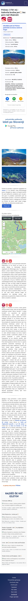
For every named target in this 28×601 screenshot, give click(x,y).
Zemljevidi (14, 594)
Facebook (14, 587)
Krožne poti (14, 585)
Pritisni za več (7, 34)
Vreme (14, 577)
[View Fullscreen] (4, 228)
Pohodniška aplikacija (14, 580)
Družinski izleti (14, 582)
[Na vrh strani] (26, 599)
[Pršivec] (3, 19)
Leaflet (11, 253)
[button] (4, 222)
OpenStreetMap (17, 253)
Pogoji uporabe (14, 597)
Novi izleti (14, 592)
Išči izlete (14, 589)
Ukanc (4, 190)
